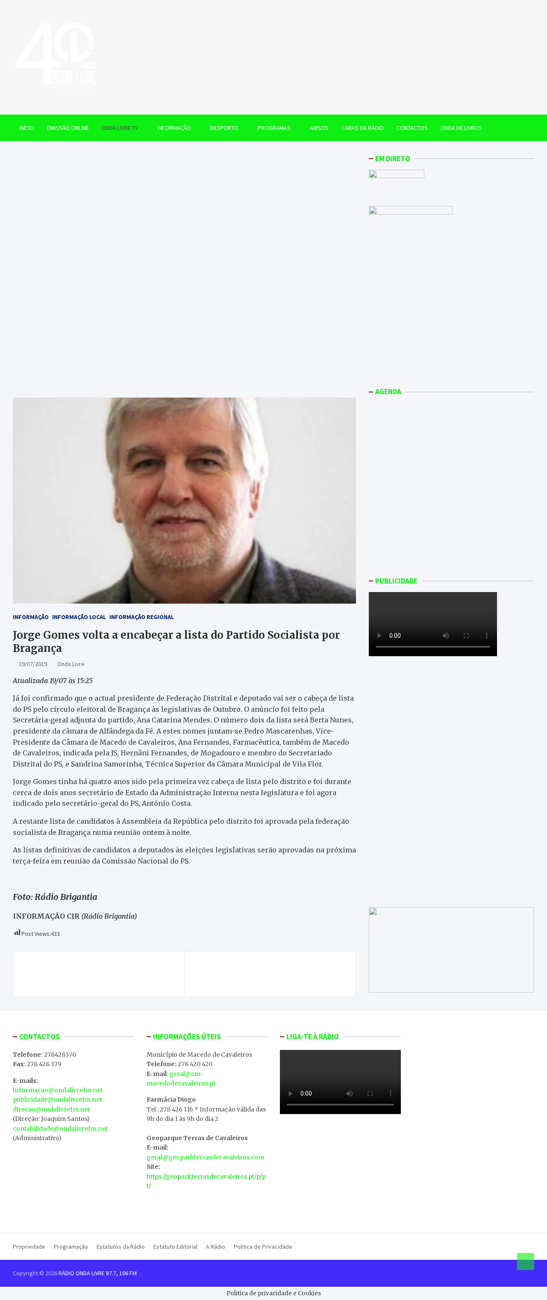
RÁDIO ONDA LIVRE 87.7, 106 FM (98, 1273)
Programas (274, 128)
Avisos (319, 128)
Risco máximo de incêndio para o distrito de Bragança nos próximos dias (99, 973)
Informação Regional (141, 617)
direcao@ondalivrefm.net (51, 1109)
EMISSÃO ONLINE (68, 128)
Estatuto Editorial (175, 1246)
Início (26, 128)
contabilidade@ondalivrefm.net (60, 1128)
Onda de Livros (461, 128)
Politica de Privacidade (263, 1246)
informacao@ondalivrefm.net (58, 1090)
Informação (174, 128)
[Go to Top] (525, 1261)
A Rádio (215, 1246)
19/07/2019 (33, 664)
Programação (71, 1246)
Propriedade (29, 1246)
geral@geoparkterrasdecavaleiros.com (205, 1157)
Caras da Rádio (362, 128)
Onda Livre (71, 664)
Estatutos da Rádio (121, 1246)
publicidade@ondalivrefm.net (57, 1099)
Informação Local (79, 617)
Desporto (224, 128)
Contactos (412, 128)
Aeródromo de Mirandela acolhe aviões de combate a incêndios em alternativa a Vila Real (266, 973)
